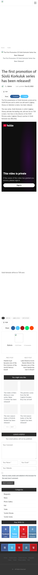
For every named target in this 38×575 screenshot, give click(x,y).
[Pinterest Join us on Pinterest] (33, 546)
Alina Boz (14, 119)
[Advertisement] (19, 26)
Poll (5, 505)
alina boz (8, 318)
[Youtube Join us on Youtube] (19, 546)
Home (5, 557)
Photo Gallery (8, 502)
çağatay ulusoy (16, 318)
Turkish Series (8, 517)
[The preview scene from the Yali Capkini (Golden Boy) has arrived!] (27, 386)
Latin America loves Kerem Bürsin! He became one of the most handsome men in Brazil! (27, 365)
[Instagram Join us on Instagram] (26, 546)
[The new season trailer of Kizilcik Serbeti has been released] (11, 409)
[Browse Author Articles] (19, 338)
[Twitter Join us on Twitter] (11, 546)
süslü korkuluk (25, 318)
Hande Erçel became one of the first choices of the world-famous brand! (10, 365)
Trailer (3, 66)
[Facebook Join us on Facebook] (4, 546)
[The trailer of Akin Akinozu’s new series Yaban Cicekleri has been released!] (11, 386)
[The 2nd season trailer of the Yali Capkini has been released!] (27, 409)
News (5, 498)
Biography (7, 494)
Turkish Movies (9, 513)
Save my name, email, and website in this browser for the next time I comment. (19, 477)
